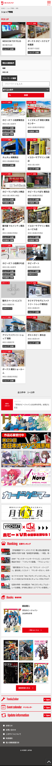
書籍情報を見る (24, 688)
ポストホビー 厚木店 (37, 334)
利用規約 (9, 738)
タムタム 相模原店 (10, 157)
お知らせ (9, 725)
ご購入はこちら (34, 630)
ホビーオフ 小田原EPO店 (13, 263)
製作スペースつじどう (12, 300)
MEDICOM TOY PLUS (11, 41)
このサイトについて (13, 734)
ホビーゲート (33, 263)
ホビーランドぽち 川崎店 (13, 191)
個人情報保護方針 (12, 742)
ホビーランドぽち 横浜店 (38, 191)
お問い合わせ (11, 730)
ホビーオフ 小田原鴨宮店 (13, 120)
